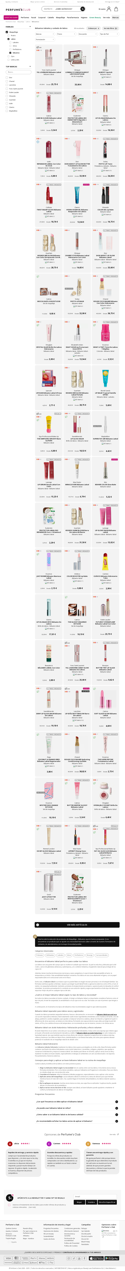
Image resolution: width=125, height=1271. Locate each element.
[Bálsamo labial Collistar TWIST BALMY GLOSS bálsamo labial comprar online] (49, 217)
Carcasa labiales (101, 955)
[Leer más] (32, 1207)
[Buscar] (82, 9)
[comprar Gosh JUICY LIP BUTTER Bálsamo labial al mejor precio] (49, 884)
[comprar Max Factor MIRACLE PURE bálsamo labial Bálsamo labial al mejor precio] (77, 472)
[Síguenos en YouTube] (79, 1258)
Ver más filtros (109, 28)
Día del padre (86, 1234)
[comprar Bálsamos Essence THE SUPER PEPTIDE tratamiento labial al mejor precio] (105, 747)
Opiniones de (62, 1134)
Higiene (84, 17)
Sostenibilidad (48, 1236)
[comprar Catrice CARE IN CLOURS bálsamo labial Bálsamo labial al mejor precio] (49, 105)
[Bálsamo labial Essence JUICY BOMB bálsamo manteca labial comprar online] (49, 584)
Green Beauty (95, 17)
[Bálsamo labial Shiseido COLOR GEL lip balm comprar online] (105, 217)
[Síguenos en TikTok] (74, 1258)
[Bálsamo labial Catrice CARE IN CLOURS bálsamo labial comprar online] (49, 126)
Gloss (69, 955)
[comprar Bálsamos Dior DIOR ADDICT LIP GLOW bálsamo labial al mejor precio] (105, 243)
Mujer (79, 1202)
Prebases (39, 955)
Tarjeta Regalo (11, 1238)
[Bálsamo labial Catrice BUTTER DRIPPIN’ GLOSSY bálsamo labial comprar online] (77, 813)
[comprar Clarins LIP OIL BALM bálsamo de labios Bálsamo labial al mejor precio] (105, 105)
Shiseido (12, 96)
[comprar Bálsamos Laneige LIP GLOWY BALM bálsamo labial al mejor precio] (105, 518)
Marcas (115, 17)
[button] (12, 1242)
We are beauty (49, 1234)
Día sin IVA (85, 1239)
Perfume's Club (11, 22)
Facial (33, 17)
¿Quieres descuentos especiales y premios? (62, 1252)
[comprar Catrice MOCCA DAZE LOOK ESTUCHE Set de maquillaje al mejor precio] (49, 289)
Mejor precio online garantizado (38, 3)
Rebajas (84, 1228)
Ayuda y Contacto (12, 2)
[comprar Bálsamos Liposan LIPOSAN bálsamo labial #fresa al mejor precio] (49, 380)
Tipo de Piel (104, 34)
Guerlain (12, 100)
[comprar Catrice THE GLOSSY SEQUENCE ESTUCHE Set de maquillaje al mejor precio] (77, 609)
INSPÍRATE (48, 9)
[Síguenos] (84, 1258)
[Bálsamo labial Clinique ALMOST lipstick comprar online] (105, 80)
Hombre (91, 1202)
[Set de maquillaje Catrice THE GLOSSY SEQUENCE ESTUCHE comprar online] (77, 629)
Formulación (40, 39)
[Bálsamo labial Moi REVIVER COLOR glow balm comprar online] (105, 492)
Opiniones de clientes (51, 1231)
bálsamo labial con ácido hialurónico (89, 1033)
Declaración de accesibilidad (69, 1239)
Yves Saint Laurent (16, 89)
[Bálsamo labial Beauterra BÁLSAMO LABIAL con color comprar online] (49, 675)
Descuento (83, 34)
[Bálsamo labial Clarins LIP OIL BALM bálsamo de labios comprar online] (105, 126)
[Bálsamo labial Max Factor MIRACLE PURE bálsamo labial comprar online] (77, 492)
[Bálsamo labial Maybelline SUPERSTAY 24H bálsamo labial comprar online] (105, 446)
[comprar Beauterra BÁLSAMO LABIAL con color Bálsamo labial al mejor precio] (49, 655)
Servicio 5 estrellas (60, 2)
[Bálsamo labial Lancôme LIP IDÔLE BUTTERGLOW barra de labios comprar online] (77, 721)
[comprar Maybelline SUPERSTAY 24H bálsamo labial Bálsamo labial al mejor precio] (105, 426)
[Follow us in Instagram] (69, 1258)
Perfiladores (79, 955)
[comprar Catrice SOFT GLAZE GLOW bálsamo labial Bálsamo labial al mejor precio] (105, 701)
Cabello (51, 17)
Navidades (85, 1244)
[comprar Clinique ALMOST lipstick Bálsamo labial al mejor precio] (105, 60)
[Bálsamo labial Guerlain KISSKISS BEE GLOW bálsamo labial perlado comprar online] (77, 400)
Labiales (60, 955)
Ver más (113, 1134)
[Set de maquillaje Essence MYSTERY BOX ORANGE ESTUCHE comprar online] (49, 813)
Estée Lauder (14, 92)
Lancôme (12, 85)
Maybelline (13, 111)
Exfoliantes (50, 955)
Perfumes (25, 17)
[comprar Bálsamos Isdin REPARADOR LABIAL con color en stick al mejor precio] (49, 151)
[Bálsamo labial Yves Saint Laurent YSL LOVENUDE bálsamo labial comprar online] (49, 80)
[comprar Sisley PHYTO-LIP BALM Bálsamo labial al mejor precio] (77, 289)
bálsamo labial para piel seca (107, 1014)
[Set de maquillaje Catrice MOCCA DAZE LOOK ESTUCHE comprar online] (49, 309)
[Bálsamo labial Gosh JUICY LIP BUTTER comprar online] (49, 904)
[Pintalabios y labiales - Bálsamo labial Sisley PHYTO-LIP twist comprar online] (105, 171)
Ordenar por (92, 28)
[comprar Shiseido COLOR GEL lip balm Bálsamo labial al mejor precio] (105, 197)
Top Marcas (11, 66)
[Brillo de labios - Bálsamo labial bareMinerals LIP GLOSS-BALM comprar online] (77, 446)
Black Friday (85, 1242)
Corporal (42, 17)
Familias (10, 27)
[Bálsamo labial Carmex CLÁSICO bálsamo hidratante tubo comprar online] (105, 584)
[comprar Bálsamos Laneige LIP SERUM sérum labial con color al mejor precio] (49, 472)
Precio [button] (59, 34)
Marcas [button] (39, 34)
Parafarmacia (73, 17)
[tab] (45, 34)
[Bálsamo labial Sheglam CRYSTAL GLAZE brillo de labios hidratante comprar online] (49, 355)
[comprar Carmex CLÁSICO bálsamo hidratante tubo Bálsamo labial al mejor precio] (105, 564)
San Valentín (85, 1231)
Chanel (11, 81)
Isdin (11, 103)
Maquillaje (60, 17)
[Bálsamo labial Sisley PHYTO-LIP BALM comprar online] (77, 309)
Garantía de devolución (85, 2)
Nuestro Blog (27, 1228)
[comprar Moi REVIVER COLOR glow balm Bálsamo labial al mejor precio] (105, 472)
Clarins (11, 107)
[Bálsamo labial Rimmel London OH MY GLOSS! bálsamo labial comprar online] (49, 859)
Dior (10, 77)
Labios (28, 22)
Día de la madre (87, 1236)
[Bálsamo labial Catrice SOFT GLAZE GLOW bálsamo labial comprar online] (105, 721)
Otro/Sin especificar (107, 1202)
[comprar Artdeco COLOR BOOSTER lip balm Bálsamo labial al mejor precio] (77, 564)
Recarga (89, 955)
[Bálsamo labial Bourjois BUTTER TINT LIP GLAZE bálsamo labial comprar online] (105, 675)
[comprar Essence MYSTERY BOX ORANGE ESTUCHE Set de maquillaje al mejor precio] (49, 793)
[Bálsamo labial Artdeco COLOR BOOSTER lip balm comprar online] (77, 584)
